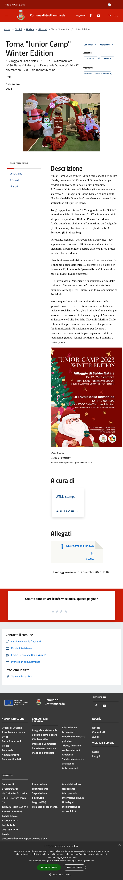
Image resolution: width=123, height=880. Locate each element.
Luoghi (96, 756)
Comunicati (98, 732)
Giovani (42, 29)
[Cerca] (116, 15)
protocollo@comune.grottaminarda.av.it (24, 838)
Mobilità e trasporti (43, 753)
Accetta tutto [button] (49, 867)
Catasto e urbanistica (44, 748)
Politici (5, 746)
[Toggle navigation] (6, 15)
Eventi (95, 752)
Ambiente (67, 754)
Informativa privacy (73, 798)
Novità (18, 29)
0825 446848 (14, 811)
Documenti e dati (11, 759)
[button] (61, 874)
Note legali (68, 802)
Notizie (30, 29)
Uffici (5, 737)
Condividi (88, 44)
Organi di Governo (12, 728)
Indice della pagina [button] (19, 163)
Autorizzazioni (70, 768)
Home (7, 29)
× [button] (119, 845)
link (92, 860)
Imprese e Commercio (44, 744)
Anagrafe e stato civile (44, 730)
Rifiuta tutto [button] (74, 867)
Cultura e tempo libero (44, 735)
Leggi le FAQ (39, 802)
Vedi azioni (104, 44)
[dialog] (61, 860)
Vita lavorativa (40, 739)
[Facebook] (89, 15)
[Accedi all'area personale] (109, 4)
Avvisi (95, 737)
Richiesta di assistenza (44, 807)
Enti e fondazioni (11, 741)
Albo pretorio (69, 793)
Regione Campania (15, 4)
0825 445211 (20, 807)
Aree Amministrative (13, 732)
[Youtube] (97, 15)
